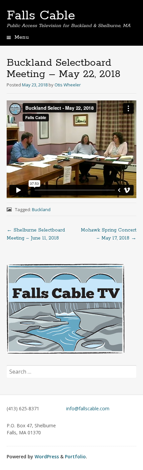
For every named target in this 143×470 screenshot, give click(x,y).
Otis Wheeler (68, 85)
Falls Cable (41, 15)
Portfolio (75, 456)
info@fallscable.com (87, 408)
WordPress (47, 456)
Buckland (41, 209)
